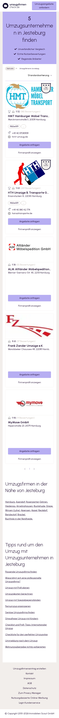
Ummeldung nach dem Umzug (21, 640)
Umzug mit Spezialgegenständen (23, 600)
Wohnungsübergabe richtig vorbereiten (25, 647)
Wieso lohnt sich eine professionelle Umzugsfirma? (23, 580)
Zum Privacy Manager (29, 693)
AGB (29, 683)
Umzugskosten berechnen (19, 594)
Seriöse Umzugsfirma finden (20, 612)
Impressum (29, 678)
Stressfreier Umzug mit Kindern (21, 618)
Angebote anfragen (29, 145)
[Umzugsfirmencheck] (15, 6)
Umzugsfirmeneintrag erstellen (29, 668)
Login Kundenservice (29, 702)
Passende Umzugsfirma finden (21, 571)
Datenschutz (29, 688)
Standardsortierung (38, 75)
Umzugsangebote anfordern (44, 6)
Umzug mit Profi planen (17, 587)
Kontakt (29, 673)
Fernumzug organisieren (18, 606)
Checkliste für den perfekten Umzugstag (26, 634)
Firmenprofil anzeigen (29, 152)
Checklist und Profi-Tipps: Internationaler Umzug (26, 626)
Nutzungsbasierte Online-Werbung (29, 698)
